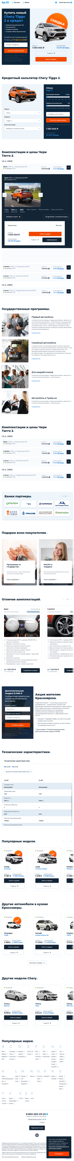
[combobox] (22, 112)
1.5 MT (8, 767)
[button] (4, 195)
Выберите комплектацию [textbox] (15, 128)
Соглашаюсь (59, 1154)
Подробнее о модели (30, 670)
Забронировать (52, 240)
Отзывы (42, 1122)
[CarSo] (5, 2)
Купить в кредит (51, 59)
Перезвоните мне (37, 1128)
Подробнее (36, 333)
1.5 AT (16, 767)
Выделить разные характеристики (17, 771)
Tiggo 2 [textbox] (9, 121)
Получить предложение (16, 51)
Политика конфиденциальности (10, 1157)
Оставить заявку (17, 725)
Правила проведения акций (28, 1157)
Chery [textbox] (8, 113)
